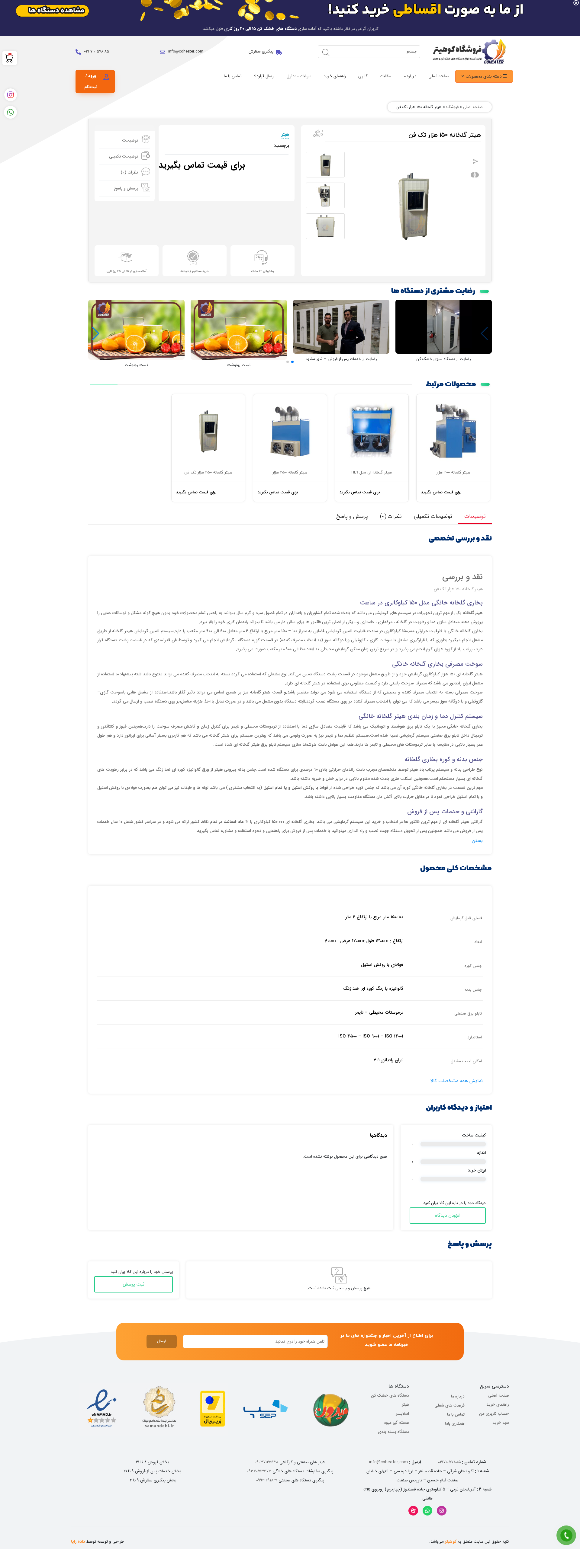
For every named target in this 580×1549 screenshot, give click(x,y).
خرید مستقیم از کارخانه (194, 271)
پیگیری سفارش (261, 51)
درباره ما (409, 76)
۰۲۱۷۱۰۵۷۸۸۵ (449, 1462)
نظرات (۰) (129, 172)
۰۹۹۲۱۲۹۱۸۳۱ (266, 1480)
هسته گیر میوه (396, 1422)
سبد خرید (500, 1422)
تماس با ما (232, 76)
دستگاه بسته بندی (393, 1431)
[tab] (124, 141)
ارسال (161, 1341)
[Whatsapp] (427, 1511)
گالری (363, 76)
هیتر (285, 134)
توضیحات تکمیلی (123, 156)
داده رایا (78, 1541)
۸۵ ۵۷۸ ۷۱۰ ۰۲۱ (96, 51)
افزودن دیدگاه (447, 1215)
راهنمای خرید (335, 76)
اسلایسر (402, 1413)
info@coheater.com (185, 51)
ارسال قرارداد (264, 76)
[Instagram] (441, 1511)
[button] (292, 362)
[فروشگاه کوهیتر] (467, 51)
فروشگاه (452, 107)
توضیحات (130, 140)
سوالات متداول (299, 76)
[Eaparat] (413, 1511)
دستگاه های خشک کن (390, 1395)
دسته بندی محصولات (484, 76)
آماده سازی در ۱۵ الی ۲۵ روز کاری (127, 271)
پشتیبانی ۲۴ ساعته (262, 271)
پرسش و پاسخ (126, 188)
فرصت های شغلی (449, 1405)
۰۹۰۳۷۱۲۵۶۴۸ (266, 1462)
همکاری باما (455, 1423)
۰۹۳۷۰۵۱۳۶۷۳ (259, 1471)
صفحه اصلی (438, 76)
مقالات (385, 76)
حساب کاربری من (494, 1413)
